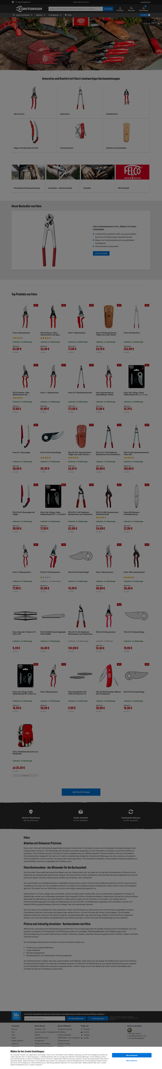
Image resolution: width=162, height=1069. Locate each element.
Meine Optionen (131, 1061)
